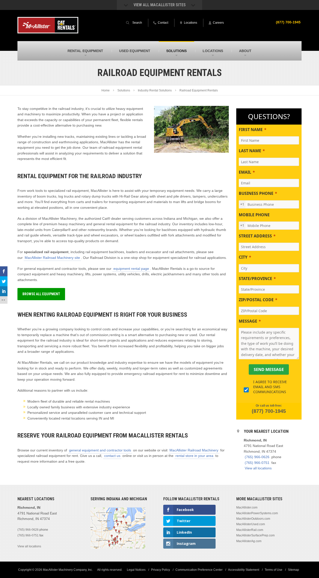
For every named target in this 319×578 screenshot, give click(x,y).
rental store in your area (194, 456)
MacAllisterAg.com (248, 541)
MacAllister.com (246, 507)
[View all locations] (117, 547)
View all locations (258, 468)
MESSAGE (248, 321)
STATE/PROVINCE (255, 278)
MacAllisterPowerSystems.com (257, 513)
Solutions (123, 90)
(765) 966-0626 (257, 457)
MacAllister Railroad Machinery (193, 450)
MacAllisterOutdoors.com (253, 518)
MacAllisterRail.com (249, 530)
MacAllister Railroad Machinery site (52, 258)
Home (105, 90)
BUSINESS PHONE (256, 193)
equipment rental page (131, 269)
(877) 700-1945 (288, 22)
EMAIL (245, 172)
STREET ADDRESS (255, 236)
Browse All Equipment (41, 294)
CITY (243, 257)
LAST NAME (250, 150)
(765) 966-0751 (257, 463)
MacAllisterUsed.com (250, 524)
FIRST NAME (251, 129)
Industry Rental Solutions (155, 90)
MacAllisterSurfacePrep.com (255, 535)
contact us (112, 456)
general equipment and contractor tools (100, 450)
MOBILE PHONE (254, 214)
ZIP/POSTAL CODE (256, 299)
